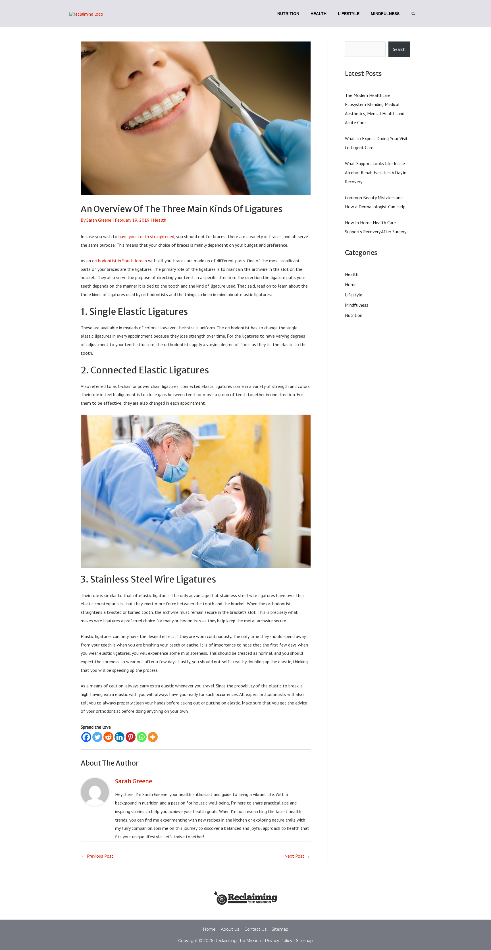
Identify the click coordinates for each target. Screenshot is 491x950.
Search (399, 49)
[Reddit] (108, 737)
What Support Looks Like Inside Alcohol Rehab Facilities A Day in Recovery (375, 172)
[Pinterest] (131, 737)
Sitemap (280, 929)
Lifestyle (353, 295)
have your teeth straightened (146, 236)
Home (351, 284)
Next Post (297, 856)
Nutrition (353, 315)
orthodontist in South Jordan (119, 260)
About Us (230, 929)
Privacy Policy (278, 940)
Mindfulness (356, 305)
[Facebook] (86, 737)
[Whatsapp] (142, 737)
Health (159, 220)
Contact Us (255, 929)
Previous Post (97, 856)
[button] (413, 13)
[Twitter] (97, 737)
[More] (153, 737)
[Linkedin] (119, 737)
